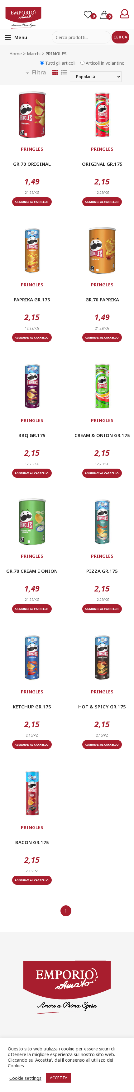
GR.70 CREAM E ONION (32, 571)
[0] (88, 15)
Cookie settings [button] (25, 1078)
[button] (32, 131)
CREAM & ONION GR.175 (102, 435)
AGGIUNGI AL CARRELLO (32, 202)
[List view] (64, 72)
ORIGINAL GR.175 (102, 164)
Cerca (120, 37)
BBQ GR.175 (31, 435)
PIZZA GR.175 (102, 571)
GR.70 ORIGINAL (32, 164)
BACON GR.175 (32, 842)
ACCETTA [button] (58, 1077)
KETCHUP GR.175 (32, 706)
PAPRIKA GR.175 (32, 299)
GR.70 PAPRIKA (102, 299)
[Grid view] (55, 72)
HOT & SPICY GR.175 (102, 706)
